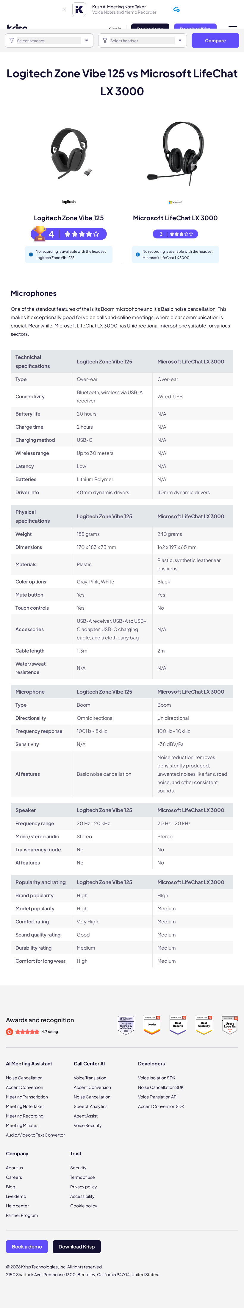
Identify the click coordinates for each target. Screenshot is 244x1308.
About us (14, 1167)
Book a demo (27, 1246)
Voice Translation (90, 1077)
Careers (14, 1177)
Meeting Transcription (27, 1096)
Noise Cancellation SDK (161, 1087)
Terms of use (82, 1177)
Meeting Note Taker (25, 1106)
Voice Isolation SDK (156, 1077)
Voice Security (88, 1125)
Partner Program (22, 1215)
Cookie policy (83, 1205)
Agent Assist (86, 1115)
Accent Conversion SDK (161, 1106)
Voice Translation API (158, 1096)
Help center (17, 1205)
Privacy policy (83, 1186)
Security (78, 1167)
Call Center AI (89, 1063)
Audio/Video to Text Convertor (35, 1134)
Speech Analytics (90, 1106)
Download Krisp (77, 1246)
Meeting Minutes (22, 1125)
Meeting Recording (24, 1115)
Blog (10, 1186)
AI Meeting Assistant (29, 1063)
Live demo (16, 1196)
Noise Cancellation (24, 1077)
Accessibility (82, 1196)
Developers (151, 1063)
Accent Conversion (24, 1087)
